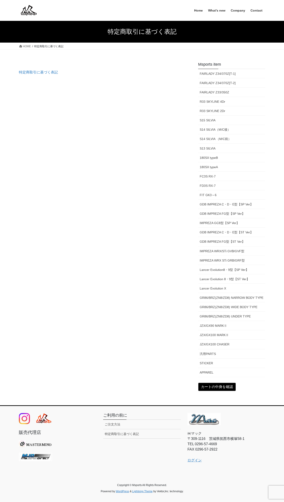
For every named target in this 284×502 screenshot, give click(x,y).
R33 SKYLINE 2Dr (212, 111)
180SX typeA (209, 167)
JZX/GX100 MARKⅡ (214, 335)
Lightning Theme (142, 491)
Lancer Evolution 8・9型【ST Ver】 (225, 279)
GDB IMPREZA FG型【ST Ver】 (222, 241)
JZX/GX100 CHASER (214, 344)
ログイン (194, 460)
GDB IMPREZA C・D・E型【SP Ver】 (226, 204)
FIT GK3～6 (208, 195)
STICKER (206, 363)
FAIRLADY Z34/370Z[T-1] (218, 73)
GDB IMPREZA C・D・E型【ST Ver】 (226, 232)
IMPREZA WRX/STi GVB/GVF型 (222, 251)
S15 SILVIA (207, 120)
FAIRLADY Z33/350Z (214, 92)
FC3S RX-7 (208, 176)
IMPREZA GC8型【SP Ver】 (219, 223)
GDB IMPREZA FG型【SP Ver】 (222, 213)
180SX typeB (209, 157)
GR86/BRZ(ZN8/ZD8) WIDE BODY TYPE (228, 307)
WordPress (122, 491)
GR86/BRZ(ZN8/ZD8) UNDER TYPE (225, 316)
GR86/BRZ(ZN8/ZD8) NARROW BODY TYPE (231, 297)
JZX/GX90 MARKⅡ (213, 325)
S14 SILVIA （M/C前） (215, 139)
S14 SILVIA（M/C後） (215, 129)
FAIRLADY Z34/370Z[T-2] (218, 83)
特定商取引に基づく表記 (38, 72)
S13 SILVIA (207, 148)
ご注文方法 (112, 424)
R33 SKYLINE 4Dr (212, 101)
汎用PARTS (208, 354)
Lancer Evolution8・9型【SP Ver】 (224, 270)
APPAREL (206, 372)
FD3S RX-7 (208, 185)
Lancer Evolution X (213, 288)
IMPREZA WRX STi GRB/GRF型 (222, 260)
